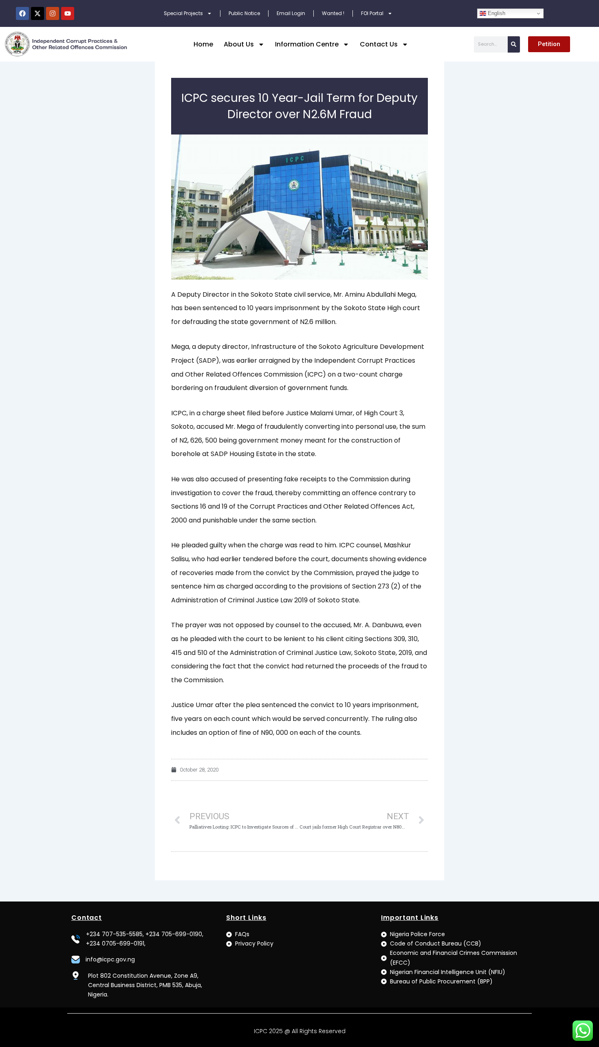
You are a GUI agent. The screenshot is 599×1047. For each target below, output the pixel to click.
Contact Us (379, 44)
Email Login (291, 13)
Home (203, 44)
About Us (239, 44)
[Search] (514, 44)
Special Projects (183, 13)
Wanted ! (333, 13)
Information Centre (307, 44)
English (495, 13)
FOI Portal (372, 13)
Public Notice (244, 13)
